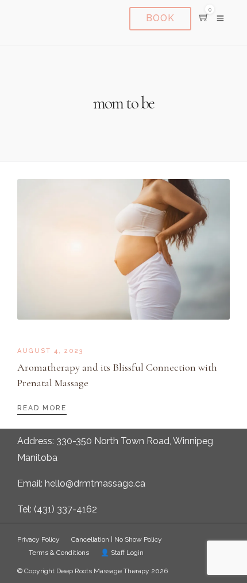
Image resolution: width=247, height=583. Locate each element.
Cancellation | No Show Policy (116, 539)
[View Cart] (204, 18)
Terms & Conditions (59, 553)
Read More (42, 408)
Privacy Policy (38, 539)
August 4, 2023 (50, 351)
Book (160, 18)
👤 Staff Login (122, 553)
